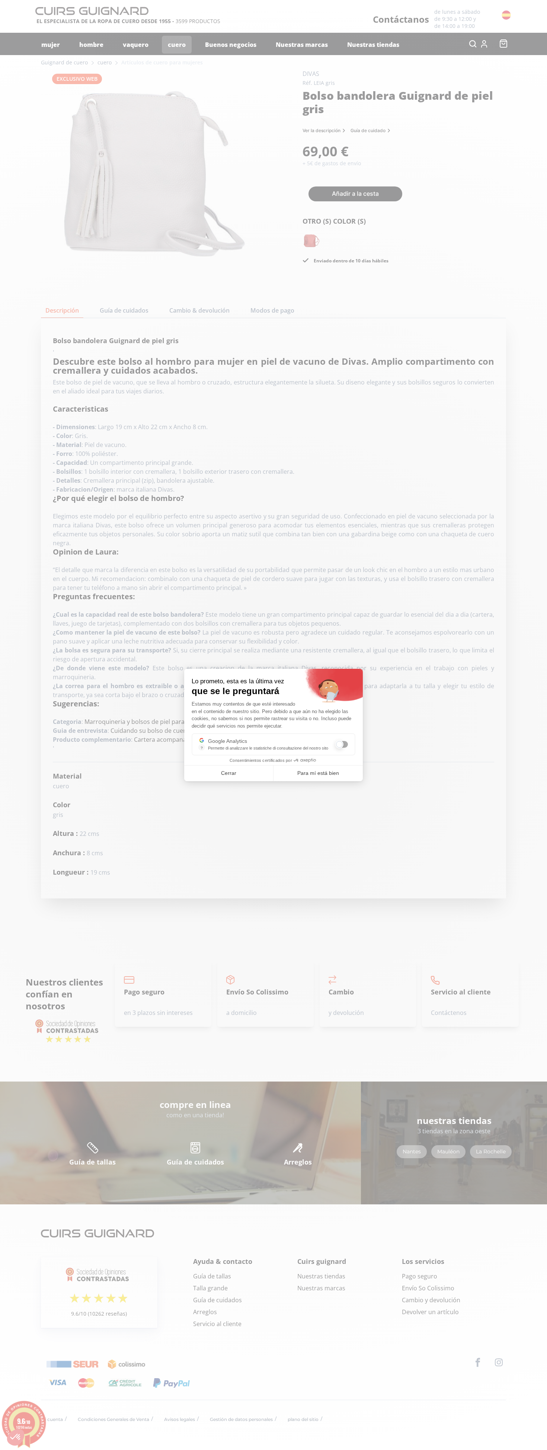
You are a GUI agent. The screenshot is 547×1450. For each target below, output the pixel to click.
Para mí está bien (318, 773)
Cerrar (228, 773)
